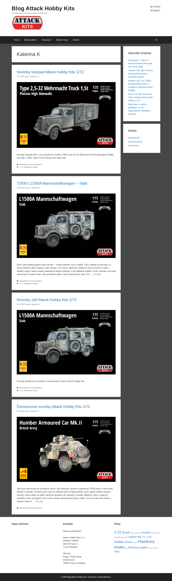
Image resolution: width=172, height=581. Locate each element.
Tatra (116, 551)
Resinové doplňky (138, 547)
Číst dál (96, 274)
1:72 (21, 167)
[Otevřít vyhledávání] (156, 40)
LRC (144, 537)
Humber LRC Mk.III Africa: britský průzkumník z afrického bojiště (140, 73)
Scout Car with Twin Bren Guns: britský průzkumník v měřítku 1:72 (141, 97)
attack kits (138, 533)
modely (119, 541)
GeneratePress (104, 577)
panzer (135, 542)
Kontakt (76, 40)
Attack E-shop (62, 40)
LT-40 (148, 537)
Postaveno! (46, 40)
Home (16, 40)
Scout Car (151, 548)
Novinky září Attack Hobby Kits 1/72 (47, 300)
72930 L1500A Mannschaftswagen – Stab (52, 183)
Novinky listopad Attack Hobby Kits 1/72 (50, 72)
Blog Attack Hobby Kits (43, 8)
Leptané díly (134, 536)
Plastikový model (30, 167)
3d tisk (126, 532)
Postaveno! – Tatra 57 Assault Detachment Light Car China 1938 (140, 63)
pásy (126, 548)
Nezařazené (24, 164)
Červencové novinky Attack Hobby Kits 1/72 (53, 407)
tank (156, 548)
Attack (132, 533)
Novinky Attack (30, 40)
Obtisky (128, 542)
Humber (146, 532)
